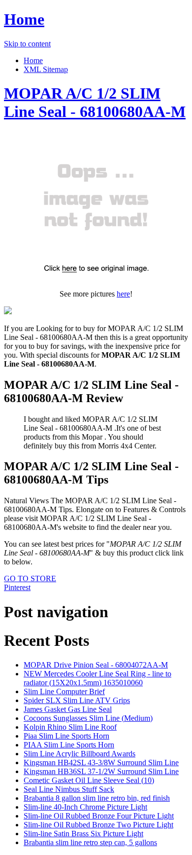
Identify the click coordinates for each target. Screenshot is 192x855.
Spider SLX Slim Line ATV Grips (77, 700)
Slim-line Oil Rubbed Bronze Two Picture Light (98, 824)
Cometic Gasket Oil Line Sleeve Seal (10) (89, 780)
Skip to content (27, 43)
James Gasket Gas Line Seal (68, 709)
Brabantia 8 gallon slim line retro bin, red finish (97, 798)
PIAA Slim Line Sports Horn (69, 745)
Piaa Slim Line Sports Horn (66, 736)
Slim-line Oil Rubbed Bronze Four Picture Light (99, 816)
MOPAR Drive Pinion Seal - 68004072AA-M (96, 665)
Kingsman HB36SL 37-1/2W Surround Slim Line (101, 771)
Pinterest (17, 587)
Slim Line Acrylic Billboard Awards (79, 753)
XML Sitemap (46, 69)
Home (24, 19)
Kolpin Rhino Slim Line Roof (70, 727)
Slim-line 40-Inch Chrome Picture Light (85, 807)
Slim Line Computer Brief (64, 691)
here (123, 294)
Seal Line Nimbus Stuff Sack (69, 789)
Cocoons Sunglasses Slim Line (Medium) (88, 718)
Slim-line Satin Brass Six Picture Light (83, 833)
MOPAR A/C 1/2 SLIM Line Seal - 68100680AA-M (95, 102)
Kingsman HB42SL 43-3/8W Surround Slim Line (101, 762)
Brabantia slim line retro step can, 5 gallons (90, 842)
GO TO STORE (30, 578)
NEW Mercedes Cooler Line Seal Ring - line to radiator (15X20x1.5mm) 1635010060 (97, 678)
